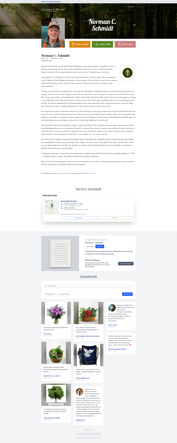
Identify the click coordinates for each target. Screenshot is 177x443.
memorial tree (63, 173)
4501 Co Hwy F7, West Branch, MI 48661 (76, 210)
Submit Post (127, 294)
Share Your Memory (126, 263)
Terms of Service (93, 435)
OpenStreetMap (90, 438)
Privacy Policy (83, 435)
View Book (90, 246)
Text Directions (78, 218)
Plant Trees (115, 218)
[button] (52, 205)
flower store (91, 173)
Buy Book (100, 246)
